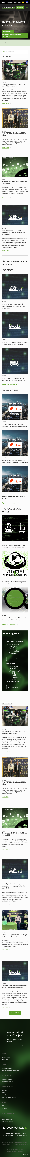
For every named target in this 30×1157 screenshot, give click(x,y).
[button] (27, 7)
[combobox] (15, 51)
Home (3, 42)
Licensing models (9, 1076)
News (4, 1102)
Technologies (7, 1087)
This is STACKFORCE (9, 1113)
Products (6, 1054)
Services (5, 1065)
